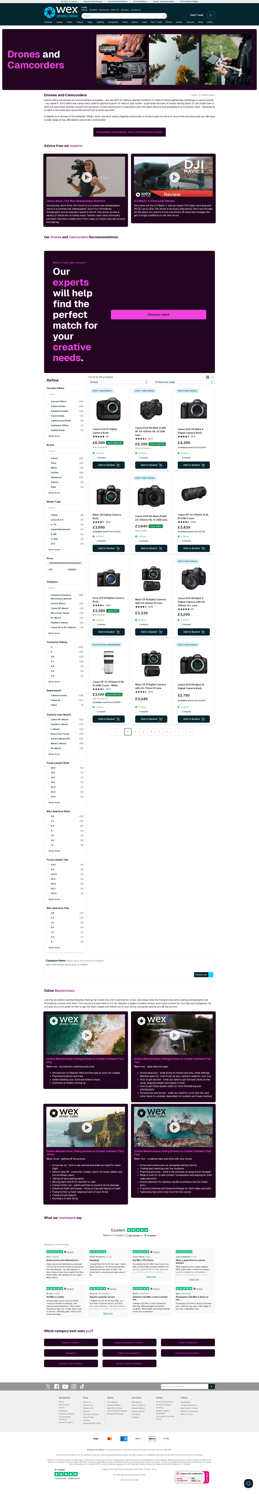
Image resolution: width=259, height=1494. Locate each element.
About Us (87, 1402)
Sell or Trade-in (138, 1405)
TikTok (82, 1386)
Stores (85, 10)
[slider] (48, 563)
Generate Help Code (92, 1423)
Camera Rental (138, 1408)
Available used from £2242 (107, 531)
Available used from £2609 (107, 702)
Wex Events (136, 1402)
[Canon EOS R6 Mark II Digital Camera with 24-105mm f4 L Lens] (193, 578)
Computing (113, 22)
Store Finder (88, 1417)
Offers (210, 22)
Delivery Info (88, 1408)
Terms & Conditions (164, 1402)
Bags (90, 22)
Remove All (201, 974)
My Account (104, 10)
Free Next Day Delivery (117, 1)
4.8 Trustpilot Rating (189, 1)
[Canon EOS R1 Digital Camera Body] (108, 408)
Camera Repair (138, 1411)
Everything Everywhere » (188, 1353)
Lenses (60, 22)
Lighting (100, 22)
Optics (135, 22)
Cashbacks (185, 1402)
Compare (101, 457)
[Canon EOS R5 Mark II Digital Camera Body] (193, 408)
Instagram (73, 1386)
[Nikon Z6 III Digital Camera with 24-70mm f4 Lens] (151, 663)
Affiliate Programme (189, 1411)
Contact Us (136, 10)
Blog (200, 22)
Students (93, 10)
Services (190, 22)
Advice (62, 1408)
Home (194, 95)
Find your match (158, 314)
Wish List (115, 10)
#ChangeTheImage (115, 1414)
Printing (135, 1417)
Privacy (147, 1469)
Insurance (136, 1414)
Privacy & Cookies (164, 1405)
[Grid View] (207, 377)
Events (179, 22)
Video (69, 22)
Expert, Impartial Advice (163, 1)
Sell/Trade (196, 15)
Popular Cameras (66, 1414)
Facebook (56, 1386)
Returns (86, 1411)
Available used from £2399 (191, 700)
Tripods (79, 22)
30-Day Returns (140, 1)
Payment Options (90, 1414)
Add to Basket (106, 465)
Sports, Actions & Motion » (129, 1363)
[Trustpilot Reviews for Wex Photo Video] (67, 1474)
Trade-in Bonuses (188, 1405)
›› (190, 731)
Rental (169, 22)
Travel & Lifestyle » (188, 1342)
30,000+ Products (69, 1)
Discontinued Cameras (64, 1418)
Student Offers (113, 1405)
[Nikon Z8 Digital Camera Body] (108, 494)
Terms (154, 1469)
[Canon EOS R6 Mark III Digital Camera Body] (193, 663)
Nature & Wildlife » (71, 1342)
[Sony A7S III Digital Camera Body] (108, 578)
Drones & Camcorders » (71, 1363)
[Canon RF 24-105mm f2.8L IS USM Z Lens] (193, 494)
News (110, 1398)
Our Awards (112, 1402)
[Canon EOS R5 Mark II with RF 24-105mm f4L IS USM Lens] (151, 407)
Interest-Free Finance (92, 1)
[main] (129, 699)
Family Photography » (129, 1353)
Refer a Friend (186, 1414)
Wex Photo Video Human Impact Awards (117, 1409)
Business (125, 10)
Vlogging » (71, 1353)
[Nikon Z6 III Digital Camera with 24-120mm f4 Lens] (151, 579)
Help (85, 1398)
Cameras (48, 22)
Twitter (48, 1386)
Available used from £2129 (191, 531)
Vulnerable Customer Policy (165, 1417)
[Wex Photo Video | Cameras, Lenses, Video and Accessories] (61, 12)
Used (144, 22)
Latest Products (66, 1422)
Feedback (63, 1411)
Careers (86, 1420)
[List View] (212, 377)
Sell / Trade (156, 22)
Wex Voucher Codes (189, 1408)
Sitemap (159, 1408)
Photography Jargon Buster (129, 132)
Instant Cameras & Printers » (129, 1342)
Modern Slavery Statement (163, 1412)
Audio (125, 22)
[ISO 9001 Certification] (192, 1478)
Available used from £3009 (192, 447)
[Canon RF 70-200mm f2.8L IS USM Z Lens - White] (108, 661)
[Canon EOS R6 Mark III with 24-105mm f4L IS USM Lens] (151, 495)
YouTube (65, 1386)
